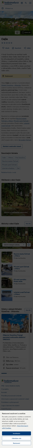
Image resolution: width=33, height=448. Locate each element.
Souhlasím (16, 433)
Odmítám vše (16, 438)
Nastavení (16, 443)
